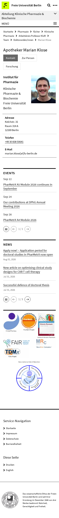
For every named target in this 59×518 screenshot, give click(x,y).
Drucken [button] (10, 464)
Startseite (8, 31)
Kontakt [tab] (10, 58)
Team (6, 39)
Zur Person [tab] (28, 58)
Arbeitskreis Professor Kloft (32, 35)
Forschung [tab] (12, 66)
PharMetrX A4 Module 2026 (19, 220)
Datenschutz (12, 438)
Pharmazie (23, 31)
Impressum (11, 433)
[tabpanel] (29, 116)
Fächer (36, 31)
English (9, 470)
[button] (6, 229)
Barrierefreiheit (13, 443)
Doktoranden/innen (23, 39)
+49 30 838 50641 (14, 142)
